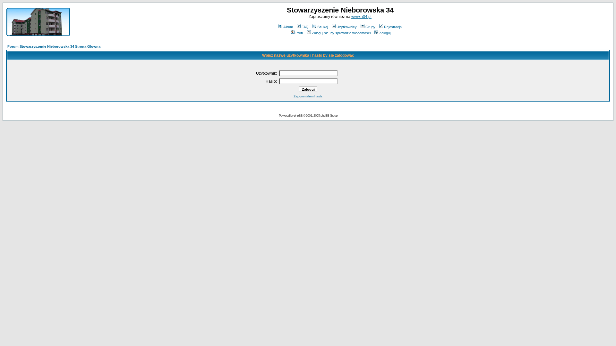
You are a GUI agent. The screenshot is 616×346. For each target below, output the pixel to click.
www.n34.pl (361, 16)
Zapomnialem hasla (308, 96)
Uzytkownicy (347, 27)
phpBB (298, 115)
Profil (299, 33)
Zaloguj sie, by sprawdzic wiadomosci (341, 33)
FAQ (305, 27)
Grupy (370, 27)
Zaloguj (384, 33)
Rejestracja (393, 27)
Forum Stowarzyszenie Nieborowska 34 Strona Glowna (53, 46)
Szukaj (322, 27)
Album (288, 27)
